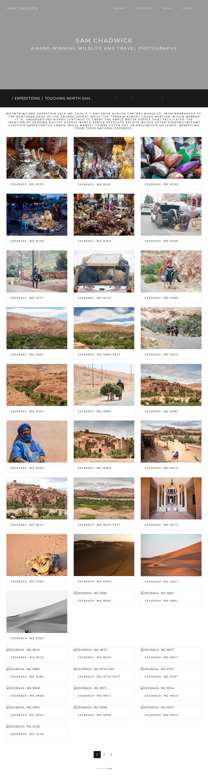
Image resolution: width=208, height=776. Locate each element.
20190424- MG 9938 (94, 715)
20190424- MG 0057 (161, 581)
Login (187, 8)
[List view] (196, 98)
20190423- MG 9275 (94, 298)
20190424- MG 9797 (161, 676)
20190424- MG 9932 (27, 715)
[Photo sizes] (129, 98)
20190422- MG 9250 (94, 241)
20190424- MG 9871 (94, 695)
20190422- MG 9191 (94, 184)
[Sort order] (113, 98)
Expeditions (27, 98)
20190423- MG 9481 (161, 411)
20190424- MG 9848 (27, 695)
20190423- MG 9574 (161, 524)
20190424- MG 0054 (94, 581)
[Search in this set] (98, 98)
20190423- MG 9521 (27, 524)
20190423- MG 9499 (94, 468)
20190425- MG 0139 (27, 734)
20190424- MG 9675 (94, 657)
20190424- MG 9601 (161, 600)
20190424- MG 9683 (27, 676)
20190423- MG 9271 (27, 298)
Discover (144, 8)
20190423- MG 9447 (27, 411)
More (167, 8)
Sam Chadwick (22, 8)
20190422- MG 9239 (27, 241)
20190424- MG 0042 (27, 581)
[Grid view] (183, 98)
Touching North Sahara (70, 98)
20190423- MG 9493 (27, 468)
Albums (119, 8)
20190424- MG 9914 (161, 695)
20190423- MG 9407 (27, 354)
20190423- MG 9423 (161, 354)
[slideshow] (145, 98)
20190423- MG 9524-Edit (99, 524)
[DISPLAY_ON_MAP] (178, 96)
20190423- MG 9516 (161, 468)
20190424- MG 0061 (27, 638)
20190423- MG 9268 (161, 241)
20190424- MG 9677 (161, 657)
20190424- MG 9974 (161, 715)
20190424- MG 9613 (27, 657)
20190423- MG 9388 (161, 298)
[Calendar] (160, 98)
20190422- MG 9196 (161, 184)
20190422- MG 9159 (27, 184)
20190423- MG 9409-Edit (99, 354)
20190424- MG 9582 (94, 600)
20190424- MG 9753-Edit (99, 676)
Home (8, 98)
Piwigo (109, 768)
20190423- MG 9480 (94, 411)
